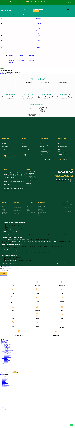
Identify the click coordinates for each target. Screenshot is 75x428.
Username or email (3, 268)
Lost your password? (3, 275)
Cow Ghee (37, 285)
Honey (36, 252)
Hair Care (4, 406)
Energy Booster (56, 335)
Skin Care (4, 405)
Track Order (4, 341)
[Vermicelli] (37, 306)
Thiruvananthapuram (37, 241)
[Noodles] (62, 297)
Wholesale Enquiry (5, 342)
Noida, (28, 241)
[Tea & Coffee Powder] (19, 331)
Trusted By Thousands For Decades (12, 244)
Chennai (4, 234)
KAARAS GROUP (10, 263)
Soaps (37, 326)
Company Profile (5, 343)
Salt (62, 293)
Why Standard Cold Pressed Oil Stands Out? (14, 222)
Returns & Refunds (7, 355)
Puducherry (50, 241)
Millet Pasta (4, 387)
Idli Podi (62, 327)
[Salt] (62, 289)
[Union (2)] (70, 2)
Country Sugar (40, 252)
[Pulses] (62, 314)
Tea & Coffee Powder (19, 335)
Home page (2, 73)
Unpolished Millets (5, 385)
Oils (13, 285)
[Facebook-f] (64, 172)
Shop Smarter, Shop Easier (9, 255)
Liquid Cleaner (4, 404)
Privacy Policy (6, 356)
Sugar (37, 293)
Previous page (11, 73)
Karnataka (14, 239)
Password (2, 270)
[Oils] (12, 282)
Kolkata (20, 241)
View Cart (6, 361)
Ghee (33, 252)
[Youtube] (61, 172)
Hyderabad (10, 234)
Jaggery (44, 252)
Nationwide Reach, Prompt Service (12, 237)
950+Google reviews (14, 228)
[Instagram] (67, 172)
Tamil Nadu (10, 239)
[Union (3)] (66, 2)
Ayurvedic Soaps (5, 400)
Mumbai (14, 241)
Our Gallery (6, 365)
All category (4, 376)
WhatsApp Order (7, 347)
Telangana (28, 239)
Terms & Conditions (7, 357)
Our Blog (6, 349)
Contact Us (6, 345)
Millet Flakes (4, 389)
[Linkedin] (72, 172)
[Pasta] (12, 306)
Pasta (13, 310)
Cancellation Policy (7, 354)
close (6, 409)
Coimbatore (55, 241)
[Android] (2, 1)
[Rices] (37, 314)
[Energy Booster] (56, 331)
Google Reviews (7, 346)
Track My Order (7, 360)
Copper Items (4, 403)
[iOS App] (10, 1)
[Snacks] (12, 314)
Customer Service (5, 351)
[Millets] (37, 297)
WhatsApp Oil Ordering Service (10, 260)
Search (16, 372)
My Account (4, 358)
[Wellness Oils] (62, 282)
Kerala (18, 239)
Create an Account (6, 266)
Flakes (62, 310)
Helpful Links (4, 363)
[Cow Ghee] (37, 282)
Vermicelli (37, 310)
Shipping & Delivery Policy (9, 353)
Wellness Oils (62, 285)
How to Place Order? (8, 364)
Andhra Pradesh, (22, 239)
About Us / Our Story (8, 344)
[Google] (59, 172)
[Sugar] (37, 289)
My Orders (6, 359)
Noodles (62, 301)
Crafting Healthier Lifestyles (10, 250)
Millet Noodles (4, 386)
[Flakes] (62, 306)
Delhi (12, 241)
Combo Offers (4, 377)
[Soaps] (37, 322)
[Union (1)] (68, 2)
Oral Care (4, 407)
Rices (37, 318)
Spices (13, 326)
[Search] (36, 11)
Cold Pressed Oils (29, 252)
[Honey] (12, 289)
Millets (49, 252)
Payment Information (8, 352)
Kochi (47, 241)
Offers (3, 339)
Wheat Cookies (7, 395)
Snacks (12, 318)
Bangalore (32, 234)
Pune (17, 241)
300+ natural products (13, 229)
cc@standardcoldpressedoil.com (67, 204)
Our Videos (6, 348)
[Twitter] (70, 172)
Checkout (6, 362)
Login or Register (5, 340)
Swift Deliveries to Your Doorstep (11, 232)
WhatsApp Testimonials (8, 350)
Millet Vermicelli (5, 388)
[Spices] (12, 322)
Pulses (62, 318)
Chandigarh (31, 241)
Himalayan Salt (5, 383)
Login (4, 273)
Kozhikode (43, 241)
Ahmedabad (24, 241)
